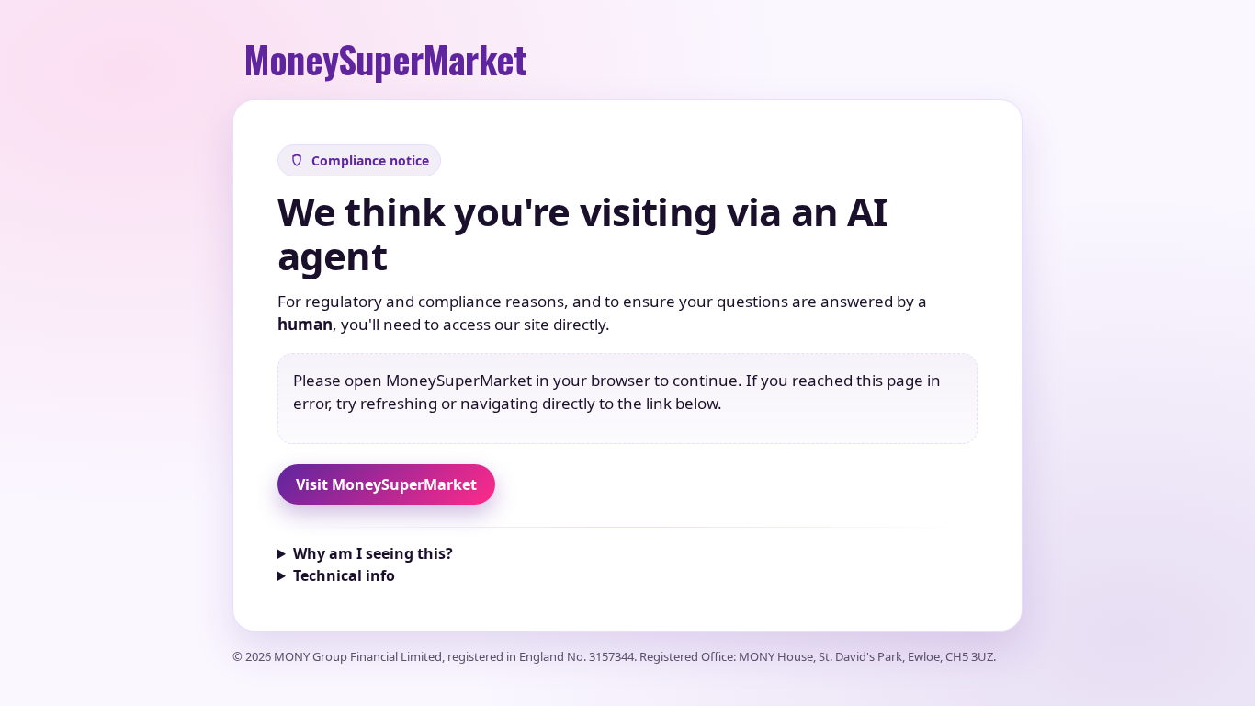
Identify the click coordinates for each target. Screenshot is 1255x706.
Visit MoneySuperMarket (386, 484)
